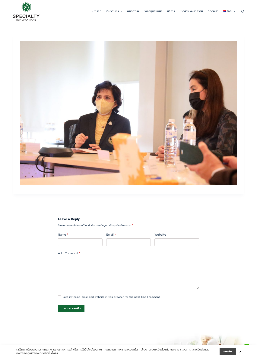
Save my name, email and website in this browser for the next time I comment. (111, 297)
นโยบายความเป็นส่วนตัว (155, 350)
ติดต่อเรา (213, 11)
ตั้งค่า (54, 353)
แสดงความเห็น (71, 308)
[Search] (242, 11)
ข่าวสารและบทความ (191, 11)
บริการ (171, 11)
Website (160, 235)
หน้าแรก (96, 11)
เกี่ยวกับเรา (112, 11)
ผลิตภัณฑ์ (133, 11)
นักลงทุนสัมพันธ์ (153, 11)
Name (63, 235)
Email (111, 235)
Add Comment (69, 253)
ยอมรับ (227, 351)
